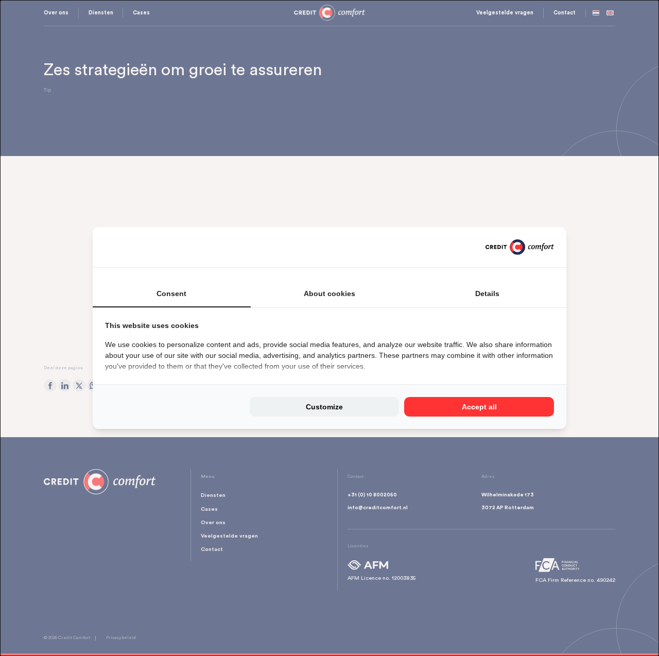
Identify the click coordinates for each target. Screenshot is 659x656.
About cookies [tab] (329, 293)
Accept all (479, 407)
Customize (324, 407)
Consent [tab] (171, 293)
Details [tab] (487, 293)
